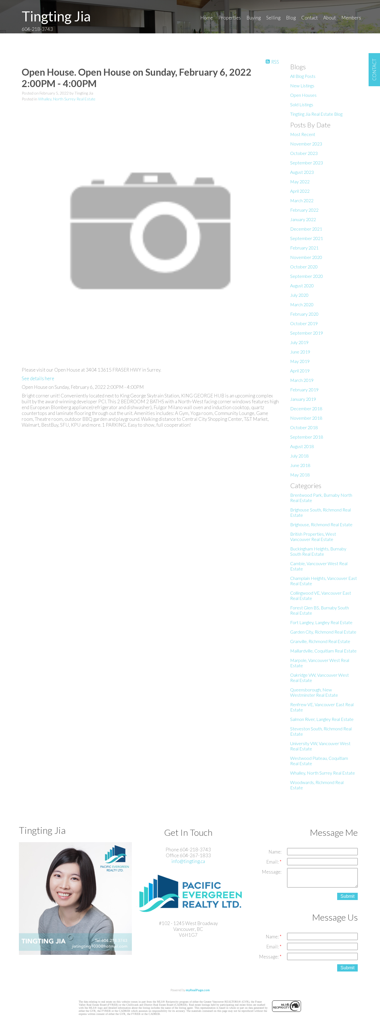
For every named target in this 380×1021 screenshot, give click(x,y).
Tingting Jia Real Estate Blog (316, 114)
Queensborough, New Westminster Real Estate (314, 692)
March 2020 (302, 304)
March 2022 (302, 200)
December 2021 (306, 228)
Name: (275, 852)
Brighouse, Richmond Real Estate (321, 524)
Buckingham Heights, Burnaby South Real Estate (318, 551)
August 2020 (302, 285)
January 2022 (303, 219)
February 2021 (304, 247)
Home (206, 18)
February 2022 (304, 209)
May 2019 (300, 361)
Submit (347, 896)
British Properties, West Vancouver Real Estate (313, 536)
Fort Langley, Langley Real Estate (321, 622)
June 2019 (300, 351)
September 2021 (306, 238)
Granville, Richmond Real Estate (320, 641)
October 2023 (304, 153)
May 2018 (300, 474)
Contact (309, 18)
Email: (273, 862)
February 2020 (304, 314)
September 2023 (306, 162)
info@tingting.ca (188, 861)
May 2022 (300, 181)
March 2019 (302, 380)
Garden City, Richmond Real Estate (323, 631)
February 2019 (304, 389)
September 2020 (306, 276)
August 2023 (302, 172)
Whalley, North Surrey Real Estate (66, 99)
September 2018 (306, 436)
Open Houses (303, 95)
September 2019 (306, 332)
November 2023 (306, 143)
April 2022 (300, 191)
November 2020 (306, 257)
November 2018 (306, 418)
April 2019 (300, 370)
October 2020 (304, 266)
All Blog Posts (302, 76)
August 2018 (302, 446)
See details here (38, 378)
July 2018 (299, 455)
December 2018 (306, 408)
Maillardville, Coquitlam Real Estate (323, 650)
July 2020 (299, 295)
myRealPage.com (198, 990)
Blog (291, 18)
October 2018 (304, 427)
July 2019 (299, 342)
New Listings (302, 85)
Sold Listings (301, 104)
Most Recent (302, 134)
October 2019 (304, 323)
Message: (272, 872)
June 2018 (300, 465)
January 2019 (303, 399)
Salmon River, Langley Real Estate (322, 719)
